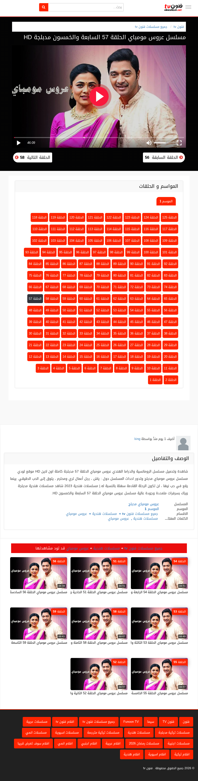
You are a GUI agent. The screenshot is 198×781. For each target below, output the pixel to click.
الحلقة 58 (52, 299)
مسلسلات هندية (104, 514)
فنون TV (168, 722)
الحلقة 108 (151, 241)
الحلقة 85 (52, 264)
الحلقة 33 (85, 333)
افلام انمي (65, 743)
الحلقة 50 (69, 310)
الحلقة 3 (43, 368)
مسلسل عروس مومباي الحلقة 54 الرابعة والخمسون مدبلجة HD (145, 592)
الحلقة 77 (69, 275)
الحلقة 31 (52, 333)
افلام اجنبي (89, 743)
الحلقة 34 (102, 333)
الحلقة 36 (136, 333)
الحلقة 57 (35, 299)
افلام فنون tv (65, 722)
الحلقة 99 (133, 252)
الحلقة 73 (153, 287)
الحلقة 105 (95, 241)
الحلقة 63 (136, 299)
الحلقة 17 (119, 357)
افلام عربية (113, 743)
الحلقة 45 (136, 322)
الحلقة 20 (170, 357)
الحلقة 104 (76, 241)
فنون (186, 722)
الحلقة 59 (69, 299)
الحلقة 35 (119, 333)
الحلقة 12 (35, 357)
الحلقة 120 (76, 217)
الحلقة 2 (171, 380)
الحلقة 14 (69, 357)
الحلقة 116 (151, 229)
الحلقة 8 (121, 368)
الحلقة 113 (95, 229)
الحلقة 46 (153, 322)
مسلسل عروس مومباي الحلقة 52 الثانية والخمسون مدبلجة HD (85, 693)
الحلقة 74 (170, 287)
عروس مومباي (76, 514)
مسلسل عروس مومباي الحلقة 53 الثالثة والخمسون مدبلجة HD (146, 643)
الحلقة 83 (170, 275)
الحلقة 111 (58, 229)
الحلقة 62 (119, 299)
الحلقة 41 (69, 322)
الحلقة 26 (119, 345)
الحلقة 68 (69, 287)
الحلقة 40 (52, 322)
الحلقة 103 (58, 241)
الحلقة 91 (153, 264)
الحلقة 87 (85, 264)
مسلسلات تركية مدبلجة (174, 733)
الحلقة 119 (58, 217)
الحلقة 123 (132, 217)
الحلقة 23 (69, 345)
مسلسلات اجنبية (179, 743)
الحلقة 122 (113, 217)
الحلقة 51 (85, 310)
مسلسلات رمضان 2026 (144, 743)
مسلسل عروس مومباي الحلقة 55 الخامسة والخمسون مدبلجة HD (144, 693)
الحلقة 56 (170, 310)
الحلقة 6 (90, 368)
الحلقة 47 (170, 322)
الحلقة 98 (116, 252)
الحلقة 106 (113, 241)
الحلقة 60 (85, 299)
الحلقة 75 (35, 275)
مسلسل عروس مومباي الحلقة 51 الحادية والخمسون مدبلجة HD (84, 592)
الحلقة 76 (52, 275)
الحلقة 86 (69, 264)
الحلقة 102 (39, 241)
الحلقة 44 (119, 322)
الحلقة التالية (34, 157)
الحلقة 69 (85, 287)
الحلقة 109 (169, 241)
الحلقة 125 (169, 217)
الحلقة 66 (35, 287)
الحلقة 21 (35, 345)
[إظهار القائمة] (188, 7)
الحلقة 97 (99, 252)
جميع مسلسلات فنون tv (151, 27)
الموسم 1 (166, 201)
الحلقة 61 (102, 299)
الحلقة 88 (102, 264)
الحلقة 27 (136, 345)
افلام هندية (132, 754)
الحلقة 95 (65, 252)
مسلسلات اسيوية (67, 733)
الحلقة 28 (153, 345)
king (137, 439)
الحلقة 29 (170, 345)
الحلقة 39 (35, 322)
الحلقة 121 (95, 217)
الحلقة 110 (39, 229)
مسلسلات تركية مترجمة (103, 733)
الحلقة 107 (132, 241)
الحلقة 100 (151, 252)
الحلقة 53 (119, 310)
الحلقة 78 (85, 275)
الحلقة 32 (69, 333)
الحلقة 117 (169, 229)
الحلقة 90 (136, 264)
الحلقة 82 (153, 275)
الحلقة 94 (48, 252)
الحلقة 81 (136, 275)
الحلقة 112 (76, 229)
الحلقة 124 (151, 217)
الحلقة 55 (153, 310)
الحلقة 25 (102, 345)
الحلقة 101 (169, 252)
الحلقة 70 (102, 287)
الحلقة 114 (113, 229)
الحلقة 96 (82, 252)
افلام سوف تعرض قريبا (33, 743)
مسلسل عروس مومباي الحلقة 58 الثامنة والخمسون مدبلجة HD (85, 643)
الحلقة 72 (136, 287)
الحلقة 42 (85, 322)
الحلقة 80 (119, 275)
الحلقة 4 (58, 368)
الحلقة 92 (170, 264)
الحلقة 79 (102, 275)
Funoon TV (131, 722)
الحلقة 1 (155, 380)
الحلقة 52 (102, 310)
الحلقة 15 (85, 357)
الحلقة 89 (119, 264)
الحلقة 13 (52, 357)
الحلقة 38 (170, 333)
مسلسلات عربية (36, 722)
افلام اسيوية (157, 754)
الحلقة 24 (85, 345)
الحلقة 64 (153, 299)
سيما (150, 722)
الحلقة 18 (136, 357)
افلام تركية (182, 754)
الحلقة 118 (39, 217)
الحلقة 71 (119, 287)
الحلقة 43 (102, 322)
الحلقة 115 (132, 229)
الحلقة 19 (153, 357)
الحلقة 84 (35, 264)
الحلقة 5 (74, 368)
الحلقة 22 (52, 345)
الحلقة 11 (170, 368)
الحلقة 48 (35, 310)
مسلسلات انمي (36, 733)
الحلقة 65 (170, 299)
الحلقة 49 (52, 310)
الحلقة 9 (137, 368)
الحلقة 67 (52, 287)
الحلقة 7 (105, 368)
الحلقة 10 (153, 368)
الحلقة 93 (31, 252)
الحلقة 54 (136, 310)
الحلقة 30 (35, 333)
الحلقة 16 (102, 357)
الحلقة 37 (153, 333)
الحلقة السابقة (162, 157)
